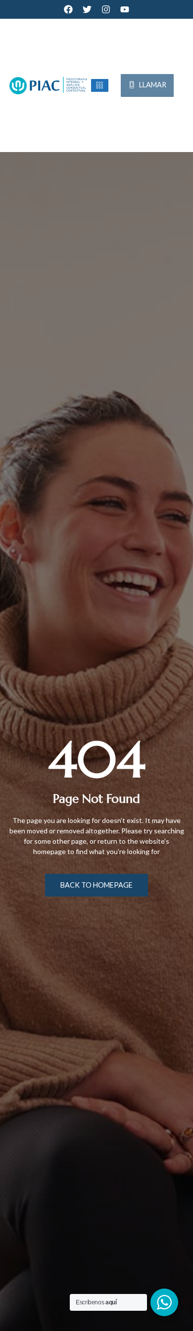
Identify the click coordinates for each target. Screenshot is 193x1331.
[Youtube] (124, 9)
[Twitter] (87, 9)
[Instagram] (105, 9)
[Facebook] (68, 9)
